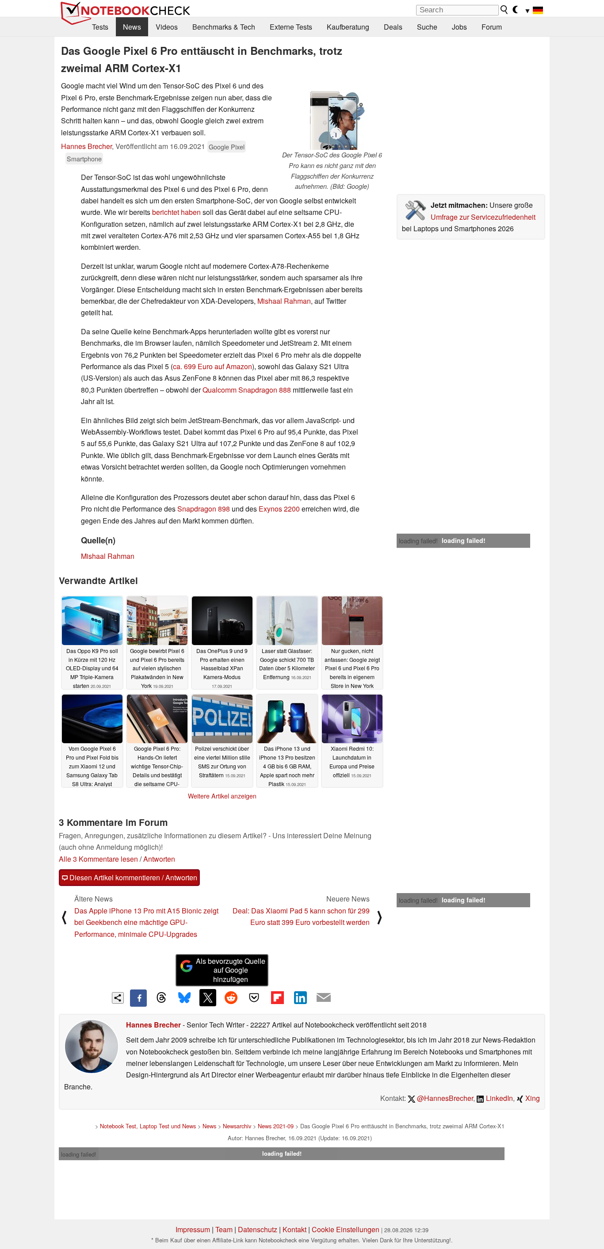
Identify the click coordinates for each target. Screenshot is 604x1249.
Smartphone (84, 158)
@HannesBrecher (444, 1098)
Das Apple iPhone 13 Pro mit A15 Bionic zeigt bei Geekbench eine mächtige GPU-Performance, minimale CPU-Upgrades (146, 922)
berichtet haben (176, 212)
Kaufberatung (348, 27)
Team (224, 1229)
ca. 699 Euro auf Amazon (212, 366)
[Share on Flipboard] (277, 997)
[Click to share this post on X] (207, 997)
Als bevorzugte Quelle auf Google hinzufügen (230, 970)
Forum (492, 27)
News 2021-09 (276, 1126)
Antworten (159, 859)
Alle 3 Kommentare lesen (98, 859)
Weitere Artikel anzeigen (222, 795)
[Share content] (118, 998)
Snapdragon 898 (203, 509)
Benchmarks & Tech (223, 27)
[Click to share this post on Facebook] (138, 997)
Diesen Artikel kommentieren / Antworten (132, 877)
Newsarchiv (237, 1126)
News (132, 27)
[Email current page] (323, 997)
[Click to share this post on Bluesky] (184, 997)
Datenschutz (257, 1229)
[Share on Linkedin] (300, 997)
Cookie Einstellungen (345, 1229)
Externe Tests (291, 27)
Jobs (459, 27)
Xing (532, 1098)
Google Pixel (227, 146)
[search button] (504, 9)
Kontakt (294, 1229)
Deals (393, 27)
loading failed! (418, 540)
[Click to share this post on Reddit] (230, 997)
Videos (167, 27)
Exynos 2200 (279, 509)
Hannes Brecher (86, 146)
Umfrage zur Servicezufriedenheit (483, 217)
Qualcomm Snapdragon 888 (247, 390)
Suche (427, 27)
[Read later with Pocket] (254, 997)
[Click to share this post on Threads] (161, 997)
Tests (100, 27)
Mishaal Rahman (284, 301)
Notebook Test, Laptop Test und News (148, 1126)
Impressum (193, 1229)
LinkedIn (498, 1098)
